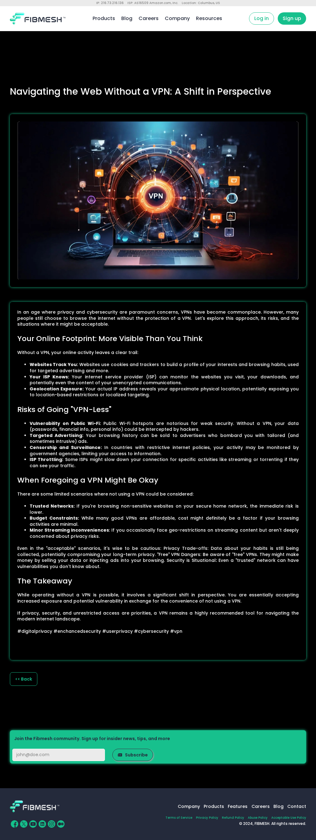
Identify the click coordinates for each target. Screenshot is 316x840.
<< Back (23, 679)
